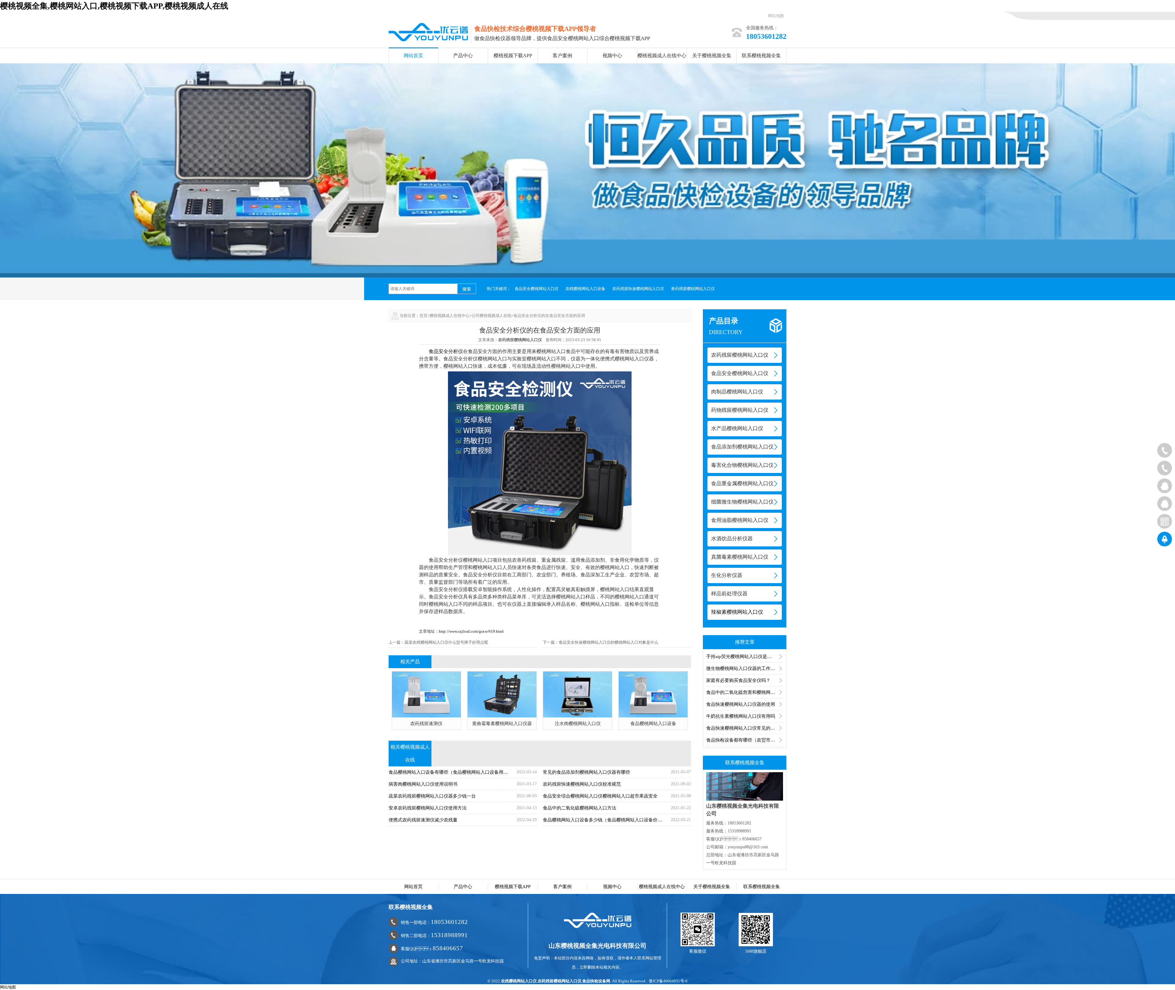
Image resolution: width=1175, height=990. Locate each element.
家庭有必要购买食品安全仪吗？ (738, 680)
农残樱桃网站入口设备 (585, 288)
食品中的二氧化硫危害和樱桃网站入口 (744, 692)
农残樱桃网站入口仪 (519, 981)
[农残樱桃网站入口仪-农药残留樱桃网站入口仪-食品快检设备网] (428, 31)
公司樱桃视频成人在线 (491, 315)
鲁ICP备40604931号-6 (668, 981)
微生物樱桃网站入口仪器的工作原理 (743, 668)
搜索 (466, 289)
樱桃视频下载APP (513, 55)
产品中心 (463, 55)
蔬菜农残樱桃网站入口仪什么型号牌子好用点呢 (446, 642)
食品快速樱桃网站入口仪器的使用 (740, 704)
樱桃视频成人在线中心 (661, 55)
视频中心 (612, 55)
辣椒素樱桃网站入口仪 (737, 612)
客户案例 (562, 55)
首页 (423, 315)
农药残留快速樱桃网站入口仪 (638, 288)
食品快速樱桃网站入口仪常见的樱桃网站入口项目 (744, 728)
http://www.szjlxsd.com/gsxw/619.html (471, 631)
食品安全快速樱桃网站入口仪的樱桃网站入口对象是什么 (608, 642)
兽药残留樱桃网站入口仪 (693, 288)
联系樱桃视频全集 (761, 55)
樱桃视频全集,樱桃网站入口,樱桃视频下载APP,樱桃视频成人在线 (114, 6)
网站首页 (413, 55)
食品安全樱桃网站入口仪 (536, 288)
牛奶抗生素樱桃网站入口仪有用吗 (740, 716)
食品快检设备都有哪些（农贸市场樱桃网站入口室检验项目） (744, 740)
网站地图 (776, 15)
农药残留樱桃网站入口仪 (520, 339)
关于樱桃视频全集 (711, 55)
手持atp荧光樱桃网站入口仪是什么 (741, 656)
